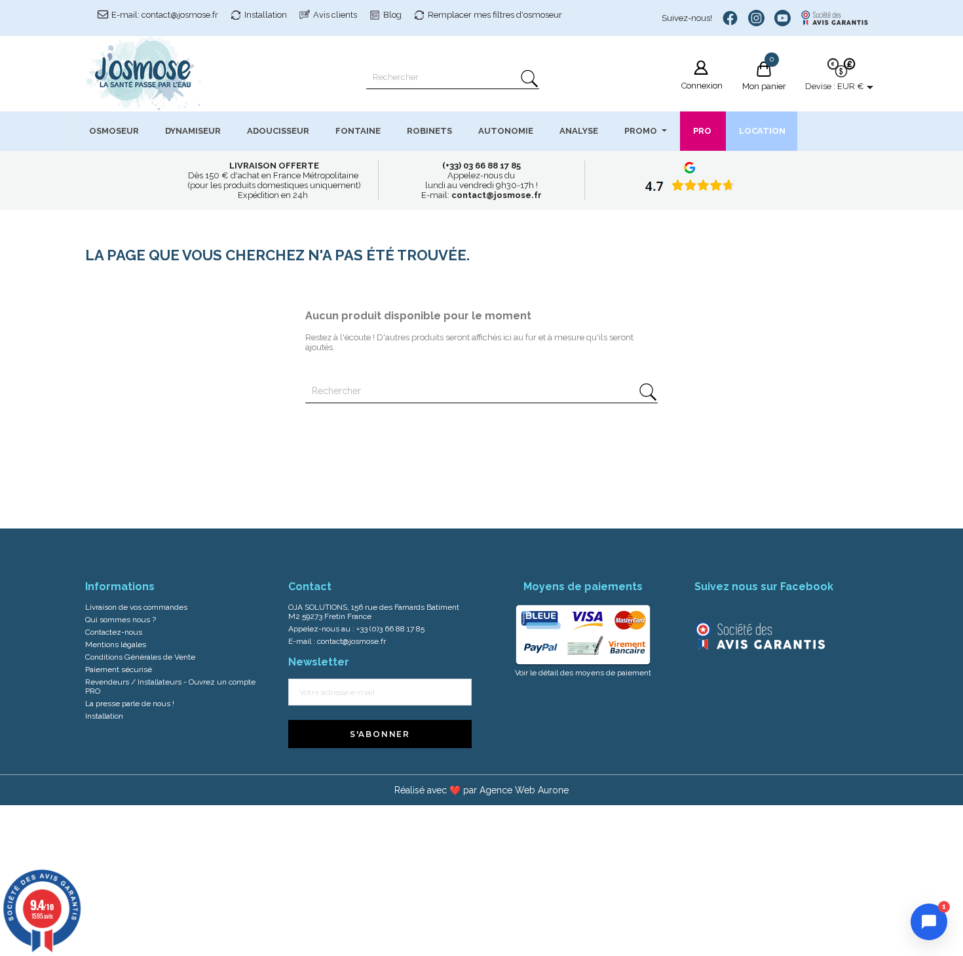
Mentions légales (115, 644)
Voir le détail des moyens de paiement (583, 672)
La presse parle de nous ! (129, 703)
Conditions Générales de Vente (140, 657)
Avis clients (335, 15)
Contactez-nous (113, 632)
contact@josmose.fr (351, 641)
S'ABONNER (380, 734)
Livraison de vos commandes (136, 607)
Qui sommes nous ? (120, 619)
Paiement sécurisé (118, 669)
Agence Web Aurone (524, 790)
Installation (265, 15)
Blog (392, 15)
